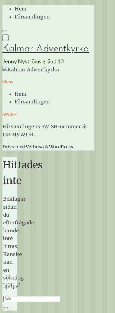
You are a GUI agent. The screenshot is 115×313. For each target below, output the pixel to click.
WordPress (61, 147)
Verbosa (34, 147)
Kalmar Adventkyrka (45, 49)
